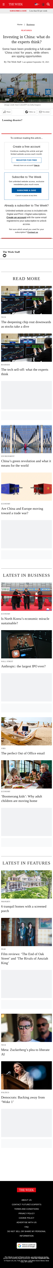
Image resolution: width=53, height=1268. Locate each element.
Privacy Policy (27, 1213)
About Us (26, 1200)
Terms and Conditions (26, 1209)
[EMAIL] (5, 255)
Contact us (32, 232)
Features (26, 30)
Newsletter (46, 112)
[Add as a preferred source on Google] (26, 1246)
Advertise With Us (26, 1222)
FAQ (27, 1227)
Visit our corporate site (40, 1258)
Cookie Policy (26, 1218)
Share (9, 112)
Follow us (32, 112)
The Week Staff (14, 62)
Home (19, 24)
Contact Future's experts (26, 1204)
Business (31, 24)
